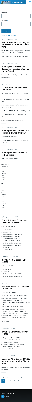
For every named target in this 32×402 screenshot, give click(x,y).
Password (4, 20)
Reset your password (9, 35)
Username (4, 12)
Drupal (10, 393)
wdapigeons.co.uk (17, 2)
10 (18, 381)
